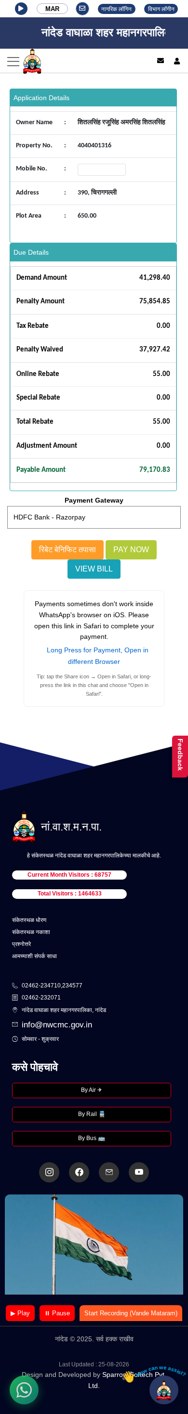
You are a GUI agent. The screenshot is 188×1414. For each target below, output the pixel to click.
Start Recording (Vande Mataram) (130, 1313)
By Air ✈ (91, 1090)
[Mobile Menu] (71, 61)
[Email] (160, 60)
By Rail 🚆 (92, 1114)
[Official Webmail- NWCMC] (109, 1172)
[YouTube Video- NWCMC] (139, 1172)
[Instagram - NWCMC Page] (49, 1172)
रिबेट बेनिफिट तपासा (67, 549)
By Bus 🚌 (91, 1138)
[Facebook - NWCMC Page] (79, 1172)
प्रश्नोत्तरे (21, 944)
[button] (21, 8)
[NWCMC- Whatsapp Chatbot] (24, 1389)
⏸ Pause (57, 1313)
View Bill (94, 569)
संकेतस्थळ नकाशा (31, 932)
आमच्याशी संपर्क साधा (34, 956)
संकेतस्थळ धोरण (29, 920)
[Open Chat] (163, 1389)
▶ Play (20, 1313)
